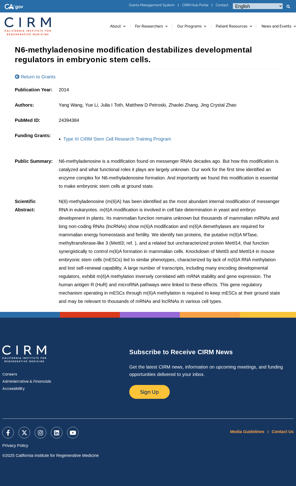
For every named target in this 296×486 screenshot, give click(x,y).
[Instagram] (40, 432)
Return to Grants (37, 76)
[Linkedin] (56, 432)
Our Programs (189, 26)
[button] (288, 6)
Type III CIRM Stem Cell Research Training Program (117, 138)
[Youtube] (73, 432)
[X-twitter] (24, 432)
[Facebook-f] (8, 432)
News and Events (276, 26)
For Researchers (149, 26)
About (115, 26)
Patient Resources (231, 26)
